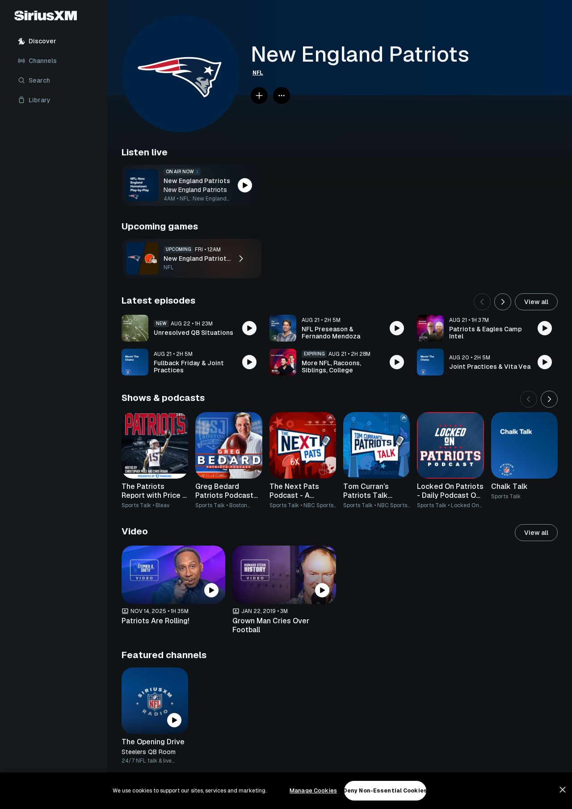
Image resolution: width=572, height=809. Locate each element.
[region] (286, 790)
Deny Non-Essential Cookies (385, 790)
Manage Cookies (313, 790)
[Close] (563, 790)
